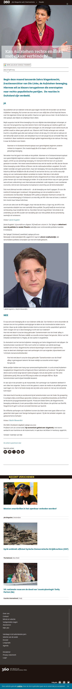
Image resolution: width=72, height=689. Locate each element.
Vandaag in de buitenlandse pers (14, 634)
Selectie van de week (10, 637)
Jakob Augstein (14, 220)
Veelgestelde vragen (10, 622)
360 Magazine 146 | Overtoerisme (23, 2)
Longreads (6, 643)
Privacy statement (9, 655)
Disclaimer (6, 652)
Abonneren (7, 625)
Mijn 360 (6, 628)
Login (5, 658)
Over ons (6, 613)
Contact (6, 616)
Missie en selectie (9, 619)
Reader (41, 2)
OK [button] (68, 686)
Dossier (5, 640)
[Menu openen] (67, 4)
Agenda (5, 646)
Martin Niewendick (16, 420)
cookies (19, 686)
